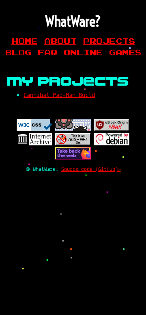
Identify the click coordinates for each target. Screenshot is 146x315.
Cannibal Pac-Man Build (59, 95)
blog (18, 52)
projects (109, 41)
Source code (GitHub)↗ (91, 169)
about (60, 41)
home (24, 41)
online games (102, 52)
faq (47, 52)
